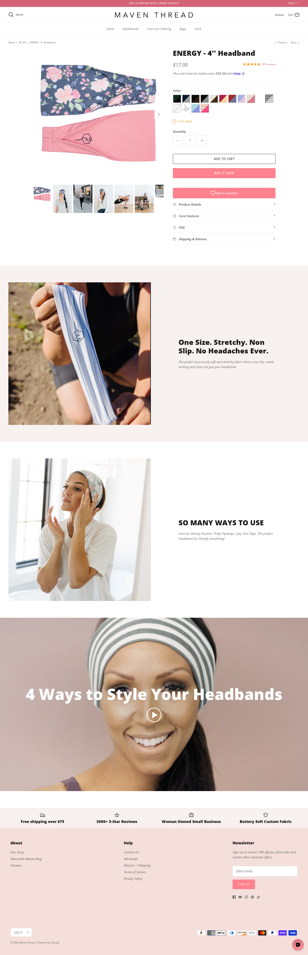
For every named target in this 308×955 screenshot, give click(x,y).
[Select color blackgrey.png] (205, 102)
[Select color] (260, 102)
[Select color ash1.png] (269, 102)
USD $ (291, 3)
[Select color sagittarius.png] (186, 111)
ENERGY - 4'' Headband (43, 42)
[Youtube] (240, 897)
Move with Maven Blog (26, 859)
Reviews (15, 865)
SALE (198, 29)
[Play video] (154, 715)
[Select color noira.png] (232, 102)
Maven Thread (28, 942)
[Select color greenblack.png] (177, 102)
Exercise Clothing (159, 29)
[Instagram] (246, 897)
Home (11, 42)
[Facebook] (234, 897)
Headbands (131, 29)
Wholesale (131, 859)
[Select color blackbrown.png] (196, 102)
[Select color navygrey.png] (186, 102)
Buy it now (224, 173)
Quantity (179, 131)
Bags (183, 29)
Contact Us (131, 852)
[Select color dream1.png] (205, 111)
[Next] (159, 114)
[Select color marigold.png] (223, 102)
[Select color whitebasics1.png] (177, 111)
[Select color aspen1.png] (251, 102)
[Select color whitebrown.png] (214, 102)
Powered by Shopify (48, 942)
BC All (22, 42)
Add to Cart (224, 159)
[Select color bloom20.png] (242, 102)
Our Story (17, 852)
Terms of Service (135, 872)
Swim (110, 29)
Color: (177, 90)
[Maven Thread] (154, 14)
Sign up (244, 884)
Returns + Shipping (137, 865)
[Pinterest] (252, 897)
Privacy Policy (133, 878)
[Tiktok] (258, 897)
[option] (98, 114)
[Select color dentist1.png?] (196, 111)
